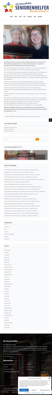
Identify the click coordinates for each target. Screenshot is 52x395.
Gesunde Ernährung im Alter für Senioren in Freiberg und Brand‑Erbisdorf (22, 206)
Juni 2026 (7, 255)
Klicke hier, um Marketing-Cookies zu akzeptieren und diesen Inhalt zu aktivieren (26, 155)
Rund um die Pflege (9, 234)
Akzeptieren (23, 390)
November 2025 (8, 269)
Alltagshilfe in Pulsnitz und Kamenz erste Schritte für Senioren (19, 172)
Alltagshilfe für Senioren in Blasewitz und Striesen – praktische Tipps (21, 208)
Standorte (7, 239)
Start (11, 16)
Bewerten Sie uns (8, 364)
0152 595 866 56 (10, 129)
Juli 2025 (7, 276)
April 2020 (7, 325)
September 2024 (8, 284)
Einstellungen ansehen (44, 390)
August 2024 (7, 286)
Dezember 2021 (8, 308)
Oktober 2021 (8, 313)
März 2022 (7, 301)
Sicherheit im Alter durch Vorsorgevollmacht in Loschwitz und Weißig (21, 215)
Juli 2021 (7, 317)
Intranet (29, 369)
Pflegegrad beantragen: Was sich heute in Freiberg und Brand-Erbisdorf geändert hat (25, 179)
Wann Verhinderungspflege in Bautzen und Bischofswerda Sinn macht (21, 194)
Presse (6, 231)
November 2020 (8, 322)
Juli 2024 (7, 288)
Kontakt (40, 16)
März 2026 (7, 262)
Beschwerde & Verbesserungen (11, 371)
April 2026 (7, 259)
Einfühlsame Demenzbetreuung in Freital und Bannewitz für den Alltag (21, 213)
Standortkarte (30, 366)
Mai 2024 (7, 293)
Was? (20, 16)
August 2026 (7, 250)
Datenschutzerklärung (36, 392)
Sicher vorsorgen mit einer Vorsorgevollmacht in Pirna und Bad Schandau (22, 201)
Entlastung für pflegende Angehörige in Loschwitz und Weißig (19, 203)
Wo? (24, 16)
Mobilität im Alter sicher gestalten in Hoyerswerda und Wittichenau (21, 198)
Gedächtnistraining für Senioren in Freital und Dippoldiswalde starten (21, 177)
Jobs (35, 16)
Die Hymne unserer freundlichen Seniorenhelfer (16, 196)
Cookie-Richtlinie (28, 392)
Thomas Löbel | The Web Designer (11, 388)
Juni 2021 (7, 320)
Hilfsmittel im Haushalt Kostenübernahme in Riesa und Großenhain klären (22, 189)
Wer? (16, 16)
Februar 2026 (8, 264)
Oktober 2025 (8, 272)
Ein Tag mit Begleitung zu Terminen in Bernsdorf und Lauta (19, 184)
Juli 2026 (7, 252)
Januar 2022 (7, 305)
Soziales (29, 16)
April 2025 (7, 279)
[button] (49, 378)
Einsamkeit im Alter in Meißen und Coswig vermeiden (17, 181)
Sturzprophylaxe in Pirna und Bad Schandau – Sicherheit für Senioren (21, 210)
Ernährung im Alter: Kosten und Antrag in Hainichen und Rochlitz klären (22, 169)
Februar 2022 (8, 303)
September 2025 (8, 274)
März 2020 (7, 327)
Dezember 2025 (8, 267)
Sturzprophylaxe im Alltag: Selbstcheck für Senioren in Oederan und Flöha (22, 174)
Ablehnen (34, 390)
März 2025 (7, 281)
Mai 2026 (7, 257)
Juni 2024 (7, 291)
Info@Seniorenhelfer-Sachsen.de (13, 354)
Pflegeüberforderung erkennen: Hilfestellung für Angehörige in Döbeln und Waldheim (25, 191)
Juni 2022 (7, 296)
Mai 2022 (7, 298)
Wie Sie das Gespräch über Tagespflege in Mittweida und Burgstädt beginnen (23, 186)
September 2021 (8, 315)
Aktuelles (7, 226)
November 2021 (8, 310)
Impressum (43, 392)
